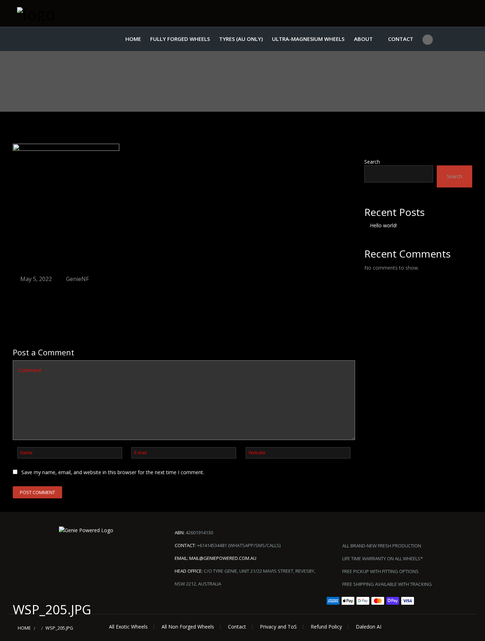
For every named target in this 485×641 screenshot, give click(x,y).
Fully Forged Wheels (180, 38)
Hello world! (383, 225)
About (363, 38)
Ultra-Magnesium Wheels (308, 38)
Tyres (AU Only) (241, 38)
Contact (400, 38)
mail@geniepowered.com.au (222, 558)
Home (133, 38)
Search (372, 161)
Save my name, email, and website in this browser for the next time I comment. (112, 472)
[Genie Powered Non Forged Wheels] (52, 13)
